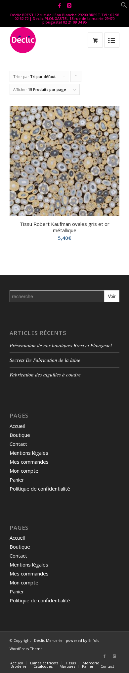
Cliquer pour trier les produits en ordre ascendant (76, 78)
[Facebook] (59, 5)
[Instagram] (69, 5)
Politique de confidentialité (40, 488)
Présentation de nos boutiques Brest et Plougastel (61, 345)
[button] (124, 6)
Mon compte (24, 470)
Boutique (20, 435)
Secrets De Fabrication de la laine (45, 360)
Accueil (17, 426)
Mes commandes (29, 461)
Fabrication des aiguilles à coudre (45, 374)
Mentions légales (29, 452)
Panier (17, 479)
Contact (18, 443)
